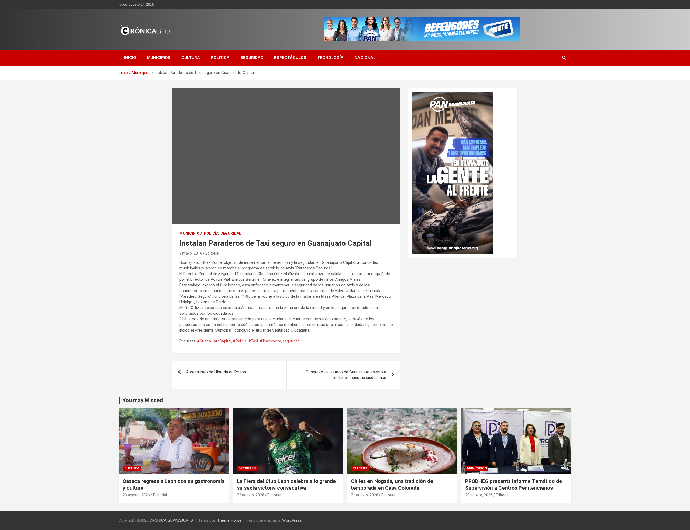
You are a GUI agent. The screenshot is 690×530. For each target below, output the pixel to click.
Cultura (190, 57)
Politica (220, 57)
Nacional (365, 57)
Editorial (212, 253)
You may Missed (142, 400)
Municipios (159, 57)
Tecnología (330, 57)
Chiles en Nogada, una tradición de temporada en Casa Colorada (392, 484)
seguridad (291, 341)
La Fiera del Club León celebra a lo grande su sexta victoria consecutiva (286, 484)
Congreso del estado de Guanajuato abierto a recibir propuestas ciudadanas (346, 375)
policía (211, 233)
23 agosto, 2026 (136, 495)
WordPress (292, 520)
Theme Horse (229, 520)
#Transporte (270, 341)
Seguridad (251, 57)
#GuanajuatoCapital (214, 341)
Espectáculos (290, 57)
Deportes (247, 468)
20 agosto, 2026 (478, 495)
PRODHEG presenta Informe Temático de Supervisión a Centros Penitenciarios (513, 484)
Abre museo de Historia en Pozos (216, 372)
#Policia (240, 341)
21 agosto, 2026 (364, 495)
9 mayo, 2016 (190, 253)
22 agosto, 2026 (250, 495)
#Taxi (253, 341)
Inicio (130, 57)
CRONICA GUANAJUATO (171, 520)
